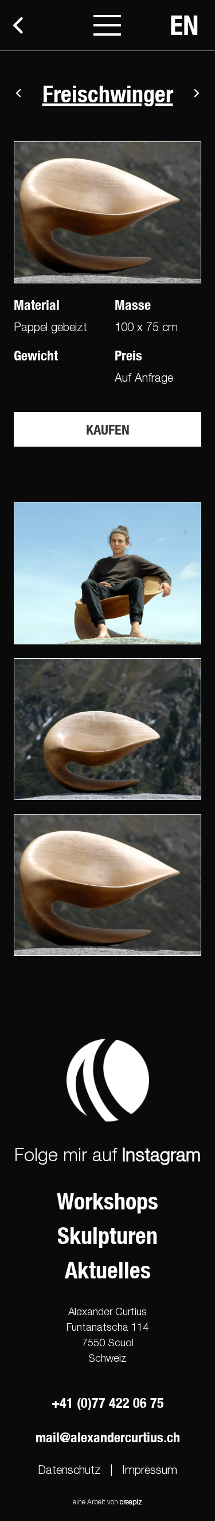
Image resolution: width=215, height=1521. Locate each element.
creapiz (131, 1501)
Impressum (149, 1469)
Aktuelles (108, 1270)
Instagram (161, 1154)
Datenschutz (69, 1469)
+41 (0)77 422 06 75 (108, 1403)
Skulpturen (107, 1235)
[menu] (107, 25)
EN (184, 25)
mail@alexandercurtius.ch (108, 1437)
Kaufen (108, 429)
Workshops (107, 1201)
